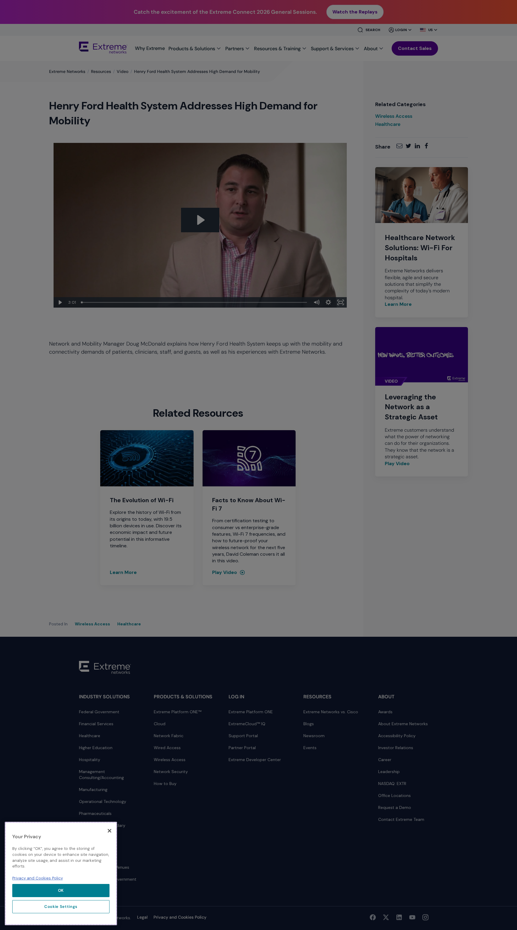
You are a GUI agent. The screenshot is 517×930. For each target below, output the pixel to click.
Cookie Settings (60, 906)
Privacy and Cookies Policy (37, 877)
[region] (61, 873)
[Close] (109, 830)
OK (61, 890)
